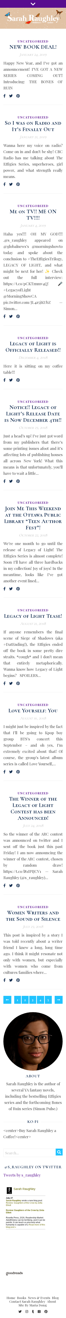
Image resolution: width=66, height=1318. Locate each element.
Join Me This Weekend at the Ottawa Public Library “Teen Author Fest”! (33, 518)
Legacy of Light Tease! (33, 616)
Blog (55, 1297)
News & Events (39, 1297)
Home (11, 1297)
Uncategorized (33, 41)
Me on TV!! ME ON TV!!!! (33, 214)
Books (21, 1297)
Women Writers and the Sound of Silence (33, 915)
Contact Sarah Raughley (27, 1301)
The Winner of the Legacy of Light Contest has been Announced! (33, 808)
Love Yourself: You (33, 710)
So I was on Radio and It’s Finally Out (33, 126)
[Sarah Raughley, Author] (33, 18)
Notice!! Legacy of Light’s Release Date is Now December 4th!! (33, 413)
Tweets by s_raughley (22, 1175)
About (51, 1301)
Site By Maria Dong (33, 1305)
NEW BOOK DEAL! (33, 47)
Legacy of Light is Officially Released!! (33, 346)
